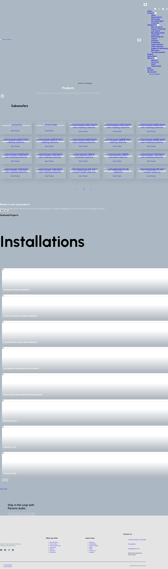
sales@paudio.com (134, 548)
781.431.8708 (131, 544)
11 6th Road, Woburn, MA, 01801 (137, 540)
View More (4, 489)
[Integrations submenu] (158, 25)
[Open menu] (139, 40)
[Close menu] (145, 4)
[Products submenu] (155, 13)
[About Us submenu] (155, 58)
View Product (16, 131)
